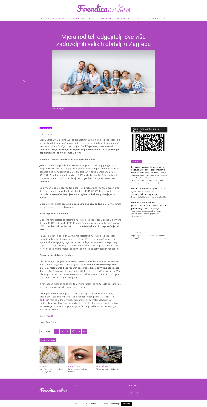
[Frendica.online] (103, 8)
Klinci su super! (60, 18)
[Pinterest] (67, 331)
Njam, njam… (106, 18)
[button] (164, 18)
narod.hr (50, 315)
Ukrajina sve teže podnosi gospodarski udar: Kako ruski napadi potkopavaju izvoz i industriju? (148, 205)
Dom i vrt (139, 18)
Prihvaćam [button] (126, 404)
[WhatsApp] (73, 331)
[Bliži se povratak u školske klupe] (109, 355)
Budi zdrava (78, 18)
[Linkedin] (78, 331)
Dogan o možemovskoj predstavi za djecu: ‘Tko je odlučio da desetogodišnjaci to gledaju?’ (148, 191)
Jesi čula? (45, 18)
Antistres (153, 18)
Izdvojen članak (45, 128)
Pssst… (92, 18)
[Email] (84, 331)
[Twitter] (62, 331)
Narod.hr (137, 161)
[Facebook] (56, 331)
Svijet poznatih (122, 18)
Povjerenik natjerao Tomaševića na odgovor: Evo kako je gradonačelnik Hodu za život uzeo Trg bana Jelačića (148, 169)
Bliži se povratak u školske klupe (108, 369)
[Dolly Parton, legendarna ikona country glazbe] (52, 355)
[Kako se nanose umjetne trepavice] (80, 355)
